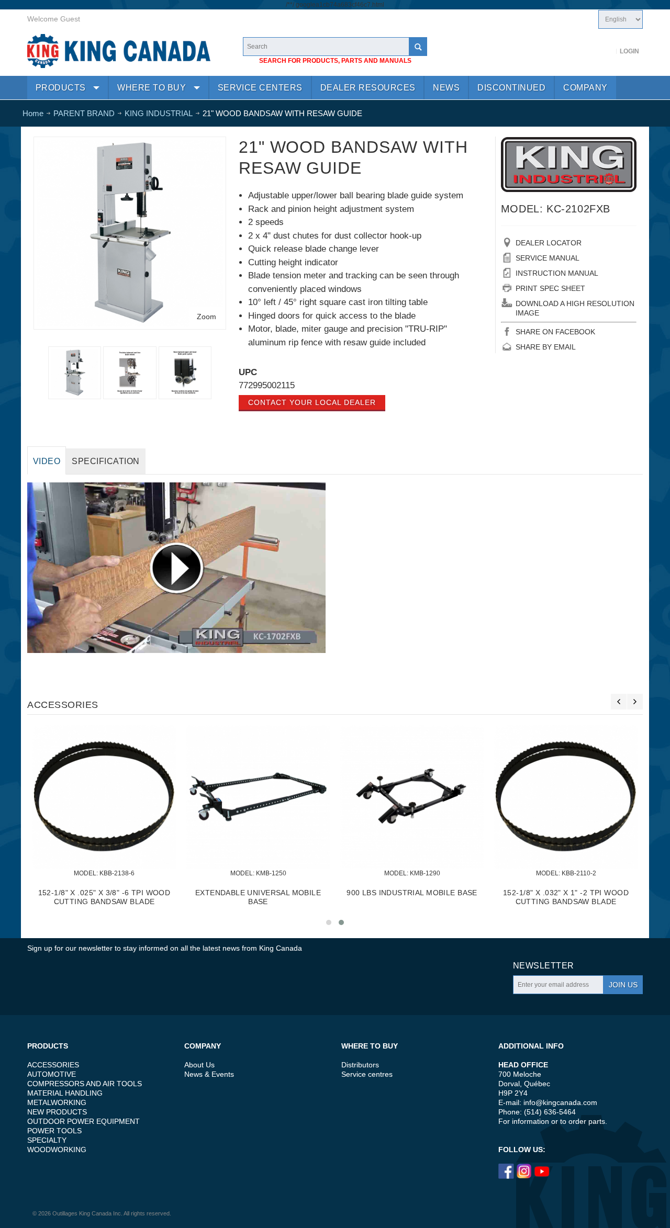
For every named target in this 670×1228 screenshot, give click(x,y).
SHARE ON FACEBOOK (555, 332)
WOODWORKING (56, 1149)
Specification (105, 461)
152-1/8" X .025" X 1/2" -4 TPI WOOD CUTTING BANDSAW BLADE (258, 897)
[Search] (417, 46)
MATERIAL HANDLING (65, 1093)
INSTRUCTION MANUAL (557, 273)
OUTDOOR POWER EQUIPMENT (83, 1121)
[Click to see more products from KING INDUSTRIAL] (568, 164)
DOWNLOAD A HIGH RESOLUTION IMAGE (575, 308)
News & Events (209, 1074)
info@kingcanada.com (560, 1102)
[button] (328, 922)
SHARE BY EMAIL (546, 347)
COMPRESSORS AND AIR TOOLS (84, 1083)
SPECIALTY (46, 1140)
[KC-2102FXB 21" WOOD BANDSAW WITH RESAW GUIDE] (130, 144)
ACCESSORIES (53, 1065)
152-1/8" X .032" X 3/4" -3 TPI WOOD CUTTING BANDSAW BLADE (566, 897)
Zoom (206, 316)
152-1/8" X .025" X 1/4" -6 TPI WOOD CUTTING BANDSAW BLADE (412, 897)
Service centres (367, 1074)
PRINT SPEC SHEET (550, 288)
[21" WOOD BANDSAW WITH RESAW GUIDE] (129, 372)
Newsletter (543, 965)
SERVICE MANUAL (547, 258)
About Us (199, 1065)
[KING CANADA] (118, 51)
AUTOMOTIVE (51, 1074)
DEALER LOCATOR (549, 243)
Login (629, 51)
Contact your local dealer (312, 402)
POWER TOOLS (54, 1130)
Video (46, 461)
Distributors (360, 1065)
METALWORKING (56, 1102)
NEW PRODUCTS (57, 1112)
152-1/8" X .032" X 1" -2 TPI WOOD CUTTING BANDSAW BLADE (104, 897)
